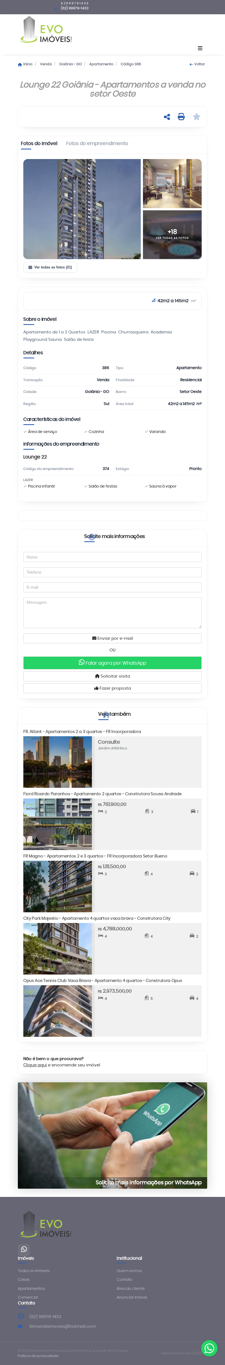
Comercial (28, 1297)
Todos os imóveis (34, 1271)
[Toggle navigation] (200, 49)
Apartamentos (31, 1289)
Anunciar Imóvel (132, 1297)
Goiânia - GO (70, 64)
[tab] (39, 144)
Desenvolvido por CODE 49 (184, 1353)
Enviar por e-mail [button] (114, 638)
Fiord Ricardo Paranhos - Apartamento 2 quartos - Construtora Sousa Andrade (102, 794)
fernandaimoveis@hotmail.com (62, 1326)
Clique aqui (35, 1065)
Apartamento (101, 64)
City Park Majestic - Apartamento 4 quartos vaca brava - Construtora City (96, 918)
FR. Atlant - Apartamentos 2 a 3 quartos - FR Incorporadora (82, 732)
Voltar (199, 64)
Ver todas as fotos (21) (53, 267)
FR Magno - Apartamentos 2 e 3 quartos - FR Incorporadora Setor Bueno (95, 856)
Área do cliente (131, 1289)
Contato (124, 1280)
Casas (24, 1280)
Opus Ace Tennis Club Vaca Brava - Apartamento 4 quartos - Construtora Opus (102, 981)
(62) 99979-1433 (45, 1317)
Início (27, 64)
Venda (46, 64)
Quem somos (129, 1271)
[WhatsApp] (24, 1250)
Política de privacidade (38, 1356)
